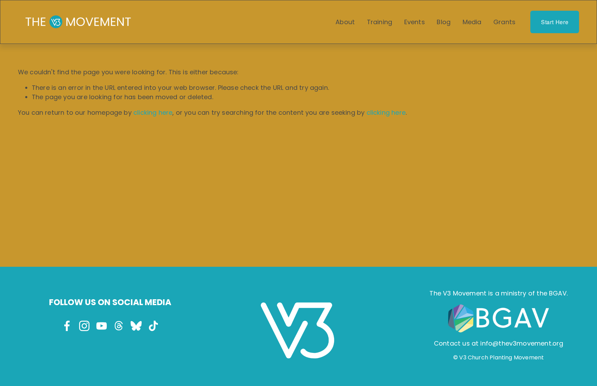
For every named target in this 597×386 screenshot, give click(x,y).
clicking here (152, 112)
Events (414, 22)
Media (472, 22)
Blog (444, 22)
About (345, 22)
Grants (504, 22)
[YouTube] (101, 325)
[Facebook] (67, 325)
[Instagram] (84, 325)
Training (379, 22)
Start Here (555, 22)
